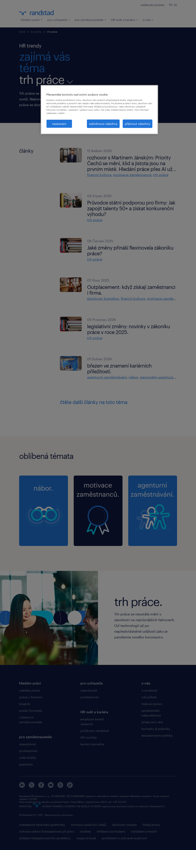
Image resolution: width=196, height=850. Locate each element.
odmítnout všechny (103, 123)
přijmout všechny (137, 123)
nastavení (59, 123)
